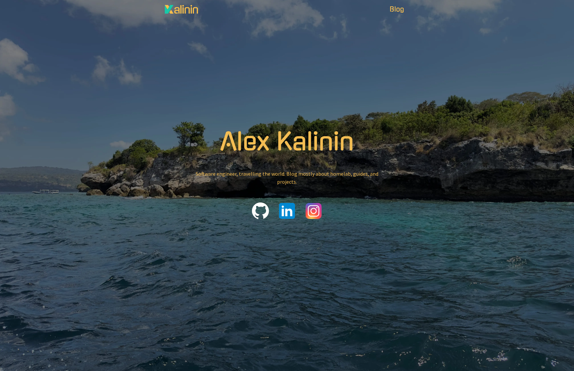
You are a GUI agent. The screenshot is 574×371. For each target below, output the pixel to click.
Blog (397, 9)
